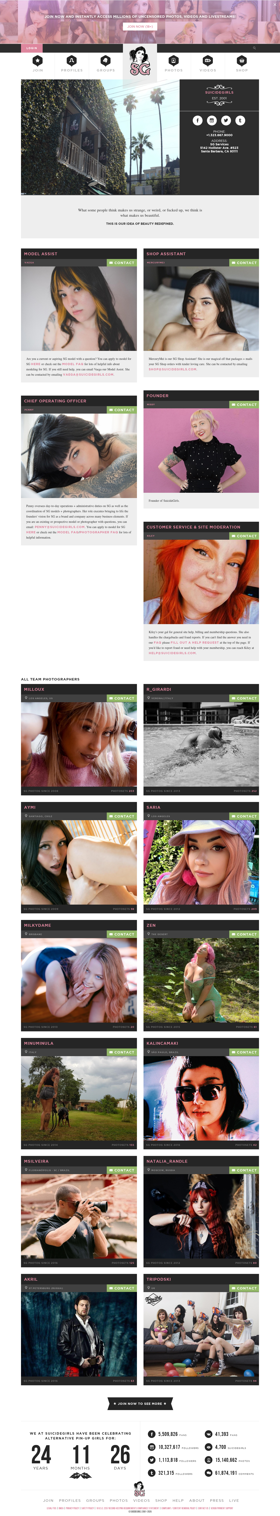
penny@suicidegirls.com (60, 527)
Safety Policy (87, 1508)
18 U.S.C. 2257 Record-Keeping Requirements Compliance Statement (127, 1508)
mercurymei (156, 262)
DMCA (61, 1508)
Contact (124, 263)
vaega (29, 262)
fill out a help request (195, 642)
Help (178, 1500)
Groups (106, 70)
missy (151, 404)
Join (38, 70)
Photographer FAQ (99, 532)
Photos (174, 70)
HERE (35, 364)
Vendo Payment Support (222, 1508)
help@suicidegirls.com (172, 653)
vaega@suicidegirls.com (88, 374)
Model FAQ (73, 364)
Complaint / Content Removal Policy (178, 1508)
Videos (208, 70)
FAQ (157, 642)
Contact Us (203, 1508)
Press (217, 1500)
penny (29, 410)
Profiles (72, 70)
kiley (151, 536)
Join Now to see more (140, 1403)
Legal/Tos (51, 1508)
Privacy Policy (72, 1508)
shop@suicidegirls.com (172, 369)
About (197, 1500)
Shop (242, 70)
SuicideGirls (140, 48)
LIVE (234, 1500)
